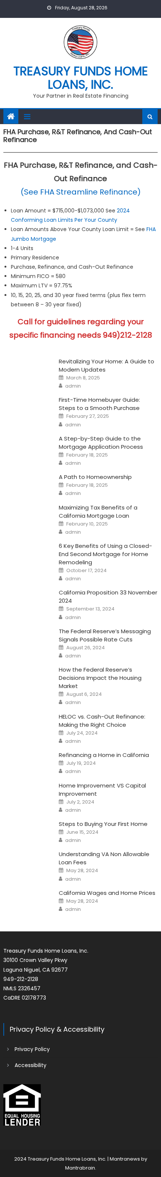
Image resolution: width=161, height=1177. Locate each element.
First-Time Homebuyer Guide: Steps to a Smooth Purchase (99, 404)
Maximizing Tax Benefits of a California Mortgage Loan (98, 512)
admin (73, 386)
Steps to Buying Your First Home (103, 824)
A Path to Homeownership (95, 477)
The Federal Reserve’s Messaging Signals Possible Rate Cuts (105, 635)
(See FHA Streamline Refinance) (81, 192)
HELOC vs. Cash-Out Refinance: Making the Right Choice (102, 721)
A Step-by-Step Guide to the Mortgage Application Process (101, 443)
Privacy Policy (32, 1049)
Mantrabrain (80, 1167)
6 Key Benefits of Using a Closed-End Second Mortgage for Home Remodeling (105, 554)
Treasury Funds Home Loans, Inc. (80, 78)
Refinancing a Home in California (104, 755)
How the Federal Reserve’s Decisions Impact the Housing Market (100, 678)
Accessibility (30, 1065)
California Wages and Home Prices (107, 893)
